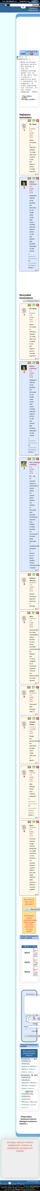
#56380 (32, 1085)
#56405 (24, 1088)
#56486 (24, 1072)
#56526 (32, 1069)
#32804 (25, 1107)
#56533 (26, 1064)
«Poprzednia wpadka (27, 97)
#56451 (31, 1088)
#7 (29, 806)
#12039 (27, 1094)
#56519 (33, 1066)
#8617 (33, 1102)
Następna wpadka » (29, 99)
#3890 (26, 1096)
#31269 (25, 1105)
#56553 (26, 1061)
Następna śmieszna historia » (28, 1122)
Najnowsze (33, 10)
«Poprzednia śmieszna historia (28, 1118)
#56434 (25, 1083)
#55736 (25, 1085)
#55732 (33, 1083)
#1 (29, 261)
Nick (34, 1024)
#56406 (26, 1080)
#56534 (25, 1069)
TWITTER (13, 1184)
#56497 (31, 1072)
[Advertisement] (10, 569)
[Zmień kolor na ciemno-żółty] (5, 5)
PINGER (22, 1184)
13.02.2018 (29, 52)
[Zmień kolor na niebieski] (3, 5)
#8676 (25, 1102)
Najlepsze (33, 8)
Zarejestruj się (24, 1)
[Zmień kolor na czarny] (8, 5)
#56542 (25, 1066)
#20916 (26, 1099)
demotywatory (35, 1186)
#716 (33, 1104)
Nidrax (31, 182)
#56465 (26, 1077)
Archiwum (33, 2)
